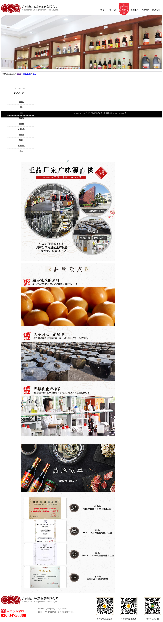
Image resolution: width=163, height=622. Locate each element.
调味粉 (21, 124)
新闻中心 (134, 10)
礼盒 (21, 151)
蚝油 (21, 113)
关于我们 (113, 10)
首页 (102, 10)
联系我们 (156, 10)
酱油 (34, 74)
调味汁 (21, 140)
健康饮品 (21, 129)
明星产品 (21, 146)
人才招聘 (145, 10)
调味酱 (21, 102)
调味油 (21, 135)
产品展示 (124, 10)
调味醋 (21, 118)
